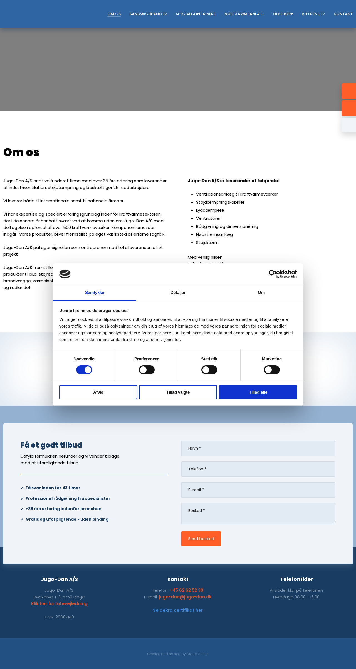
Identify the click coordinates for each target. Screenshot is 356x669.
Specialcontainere (196, 14)
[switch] (147, 369)
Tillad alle (258, 392)
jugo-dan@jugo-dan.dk (185, 597)
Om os (114, 14)
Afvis (98, 392)
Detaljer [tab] (178, 292)
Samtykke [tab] (94, 292)
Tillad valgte (178, 392)
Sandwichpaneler (148, 14)
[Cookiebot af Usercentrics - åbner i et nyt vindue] (272, 274)
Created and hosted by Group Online (178, 653)
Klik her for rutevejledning (59, 603)
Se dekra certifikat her (178, 610)
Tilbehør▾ (283, 14)
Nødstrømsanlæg (244, 14)
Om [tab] (261, 292)
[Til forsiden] (38, 14)
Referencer (313, 14)
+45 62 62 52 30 (186, 590)
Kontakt (343, 14)
